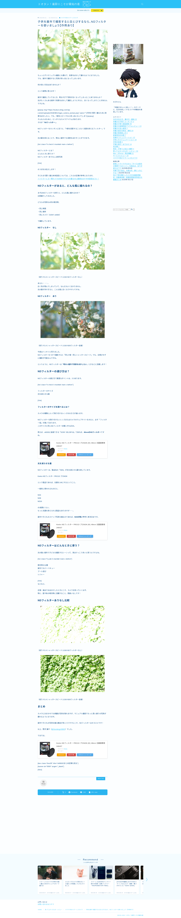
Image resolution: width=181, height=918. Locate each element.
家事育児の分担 (119, 135)
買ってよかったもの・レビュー (125, 151)
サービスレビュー (120, 156)
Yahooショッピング (85, 454)
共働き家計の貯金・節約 (123, 131)
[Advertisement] (128, 29)
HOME (40, 909)
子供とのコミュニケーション (125, 140)
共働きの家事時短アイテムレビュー (127, 126)
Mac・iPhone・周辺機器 (123, 153)
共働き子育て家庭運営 (122, 124)
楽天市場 (71, 454)
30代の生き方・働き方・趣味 (125, 119)
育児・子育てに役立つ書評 (123, 149)
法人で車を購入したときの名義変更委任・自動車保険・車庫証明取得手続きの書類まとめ (127, 177)
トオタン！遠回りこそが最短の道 (59, 4)
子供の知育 (118, 142)
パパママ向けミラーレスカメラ (69, 17)
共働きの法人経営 (120, 128)
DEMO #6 (96, 10)
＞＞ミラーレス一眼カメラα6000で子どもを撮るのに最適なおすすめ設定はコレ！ (68, 179)
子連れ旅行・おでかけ (122, 144)
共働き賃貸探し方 (120, 133)
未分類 (116, 146)
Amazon (61, 454)
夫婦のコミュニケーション (124, 137)
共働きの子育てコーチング (123, 121)
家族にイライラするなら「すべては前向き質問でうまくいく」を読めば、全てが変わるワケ (127, 166)
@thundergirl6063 (58, 729)
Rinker (65, 448)
